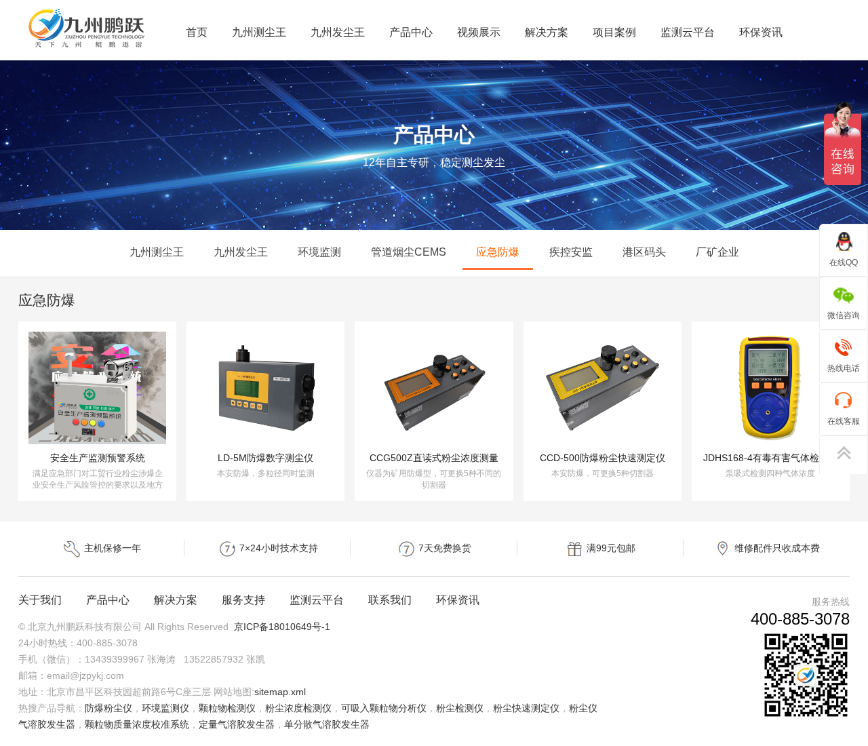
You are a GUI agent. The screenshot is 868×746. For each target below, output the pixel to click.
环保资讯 (761, 32)
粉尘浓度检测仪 (298, 708)
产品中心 (411, 32)
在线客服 (843, 421)
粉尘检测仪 (460, 708)
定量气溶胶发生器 (237, 724)
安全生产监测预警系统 (97, 457)
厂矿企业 (717, 252)
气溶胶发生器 (46, 724)
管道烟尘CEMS (408, 252)
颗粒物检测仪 (227, 708)
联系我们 (390, 600)
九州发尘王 (338, 32)
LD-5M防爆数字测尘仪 (265, 457)
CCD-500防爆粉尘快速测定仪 (602, 457)
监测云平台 (687, 32)
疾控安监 (571, 252)
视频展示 (478, 32)
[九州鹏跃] (87, 48)
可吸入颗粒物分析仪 (384, 708)
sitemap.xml (280, 691)
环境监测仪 (165, 708)
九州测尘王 (259, 32)
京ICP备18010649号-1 (282, 626)
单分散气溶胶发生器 (327, 724)
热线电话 (843, 368)
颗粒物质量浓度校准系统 (137, 724)
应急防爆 (497, 252)
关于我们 (40, 600)
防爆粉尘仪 (108, 708)
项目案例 (614, 32)
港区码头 (644, 252)
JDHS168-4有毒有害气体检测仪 (770, 457)
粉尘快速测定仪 (526, 708)
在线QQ (843, 262)
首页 (197, 32)
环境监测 (319, 252)
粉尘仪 (583, 708)
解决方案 (546, 32)
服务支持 (243, 600)
